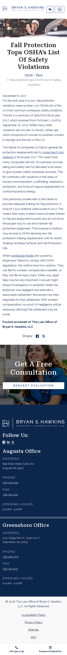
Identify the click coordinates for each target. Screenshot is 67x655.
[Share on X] (43, 336)
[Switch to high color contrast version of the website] (50, 9)
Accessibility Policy (33, 615)
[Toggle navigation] (59, 9)
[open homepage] (23, 9)
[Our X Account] (12, 442)
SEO (33, 637)
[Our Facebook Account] (4, 442)
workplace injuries (22, 255)
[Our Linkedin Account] (8, 442)
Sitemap (33, 629)
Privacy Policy (33, 622)
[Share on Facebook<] (37, 336)
